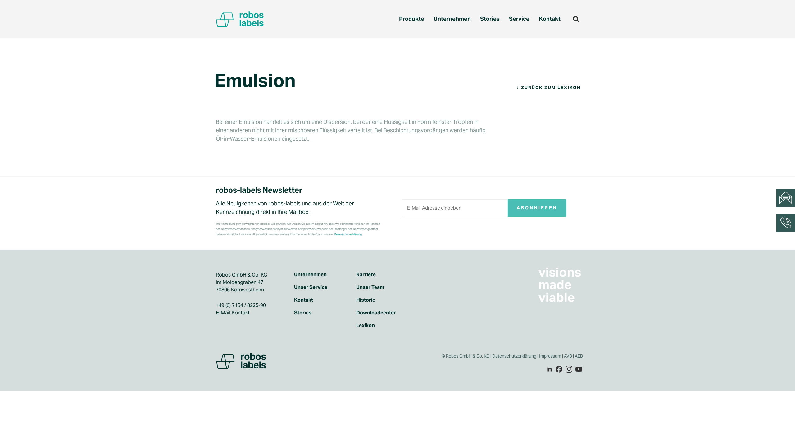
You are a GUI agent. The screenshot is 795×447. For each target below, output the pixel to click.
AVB (568, 356)
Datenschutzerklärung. (348, 234)
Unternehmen (452, 18)
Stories (490, 18)
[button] (576, 19)
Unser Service (310, 287)
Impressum (550, 356)
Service (519, 18)
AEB (579, 356)
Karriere (366, 275)
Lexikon (365, 326)
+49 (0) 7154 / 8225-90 (241, 305)
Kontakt (550, 18)
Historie (365, 300)
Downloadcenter (376, 313)
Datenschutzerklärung (514, 356)
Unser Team (370, 287)
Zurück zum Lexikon (551, 87)
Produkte (411, 18)
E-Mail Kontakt (233, 312)
